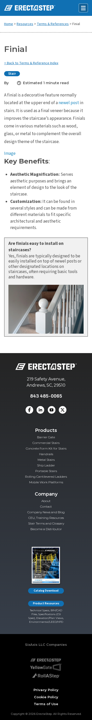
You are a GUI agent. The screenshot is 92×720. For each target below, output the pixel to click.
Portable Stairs (46, 471)
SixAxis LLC (35, 644)
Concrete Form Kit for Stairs (46, 448)
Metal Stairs (46, 460)
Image (10, 153)
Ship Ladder (46, 465)
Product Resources (46, 603)
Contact (46, 506)
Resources (25, 24)
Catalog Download (46, 590)
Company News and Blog (46, 512)
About (46, 501)
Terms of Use (46, 704)
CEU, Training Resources (46, 518)
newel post (69, 103)
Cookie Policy (46, 697)
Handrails (46, 454)
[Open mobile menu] (83, 8)
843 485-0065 (46, 396)
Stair (12, 73)
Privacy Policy (46, 690)
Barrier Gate (46, 437)
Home (8, 24)
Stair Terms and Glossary (46, 523)
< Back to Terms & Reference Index (31, 63)
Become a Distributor (46, 529)
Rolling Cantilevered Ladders (46, 476)
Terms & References (53, 24)
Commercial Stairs (46, 443)
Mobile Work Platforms (46, 482)
